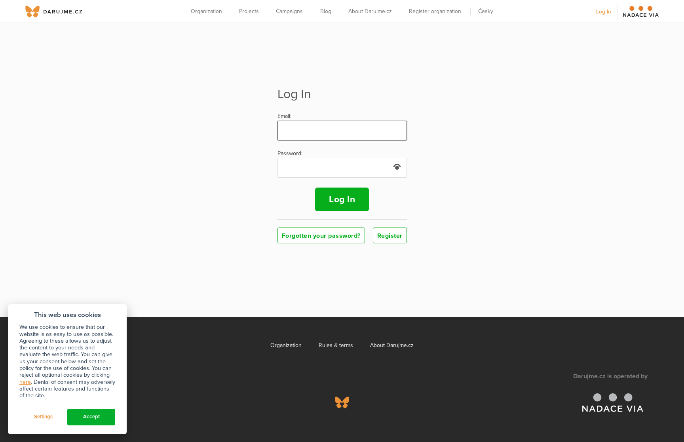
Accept (91, 417)
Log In (603, 11)
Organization (206, 11)
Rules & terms (336, 345)
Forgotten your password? (321, 236)
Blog (325, 11)
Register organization (435, 11)
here (25, 382)
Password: (289, 153)
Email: (284, 116)
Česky (485, 11)
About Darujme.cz (370, 11)
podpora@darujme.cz (59, 415)
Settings (43, 417)
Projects (249, 11)
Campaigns (289, 11)
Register (390, 236)
